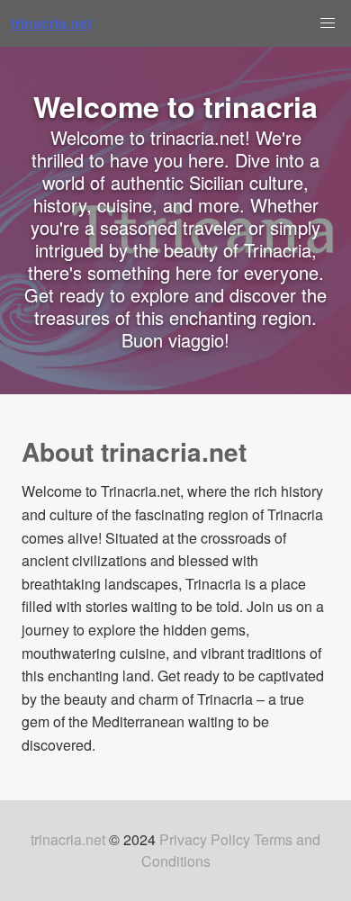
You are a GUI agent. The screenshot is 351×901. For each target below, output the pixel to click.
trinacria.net (68, 839)
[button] (327, 23)
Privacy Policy (204, 839)
